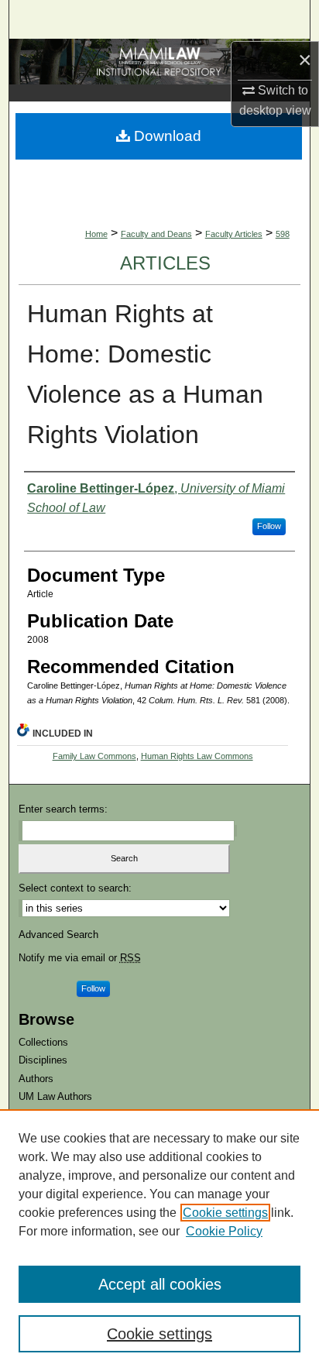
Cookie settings (225, 1212)
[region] (159, 1240)
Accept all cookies (159, 1284)
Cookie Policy (224, 1231)
